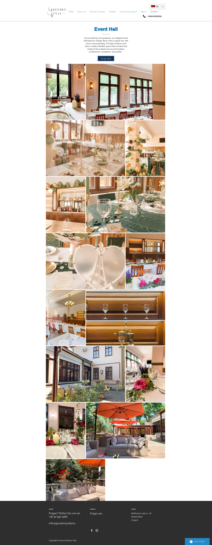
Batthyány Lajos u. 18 (141, 513)
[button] (112, 11)
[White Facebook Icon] (91, 530)
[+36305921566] (144, 16)
